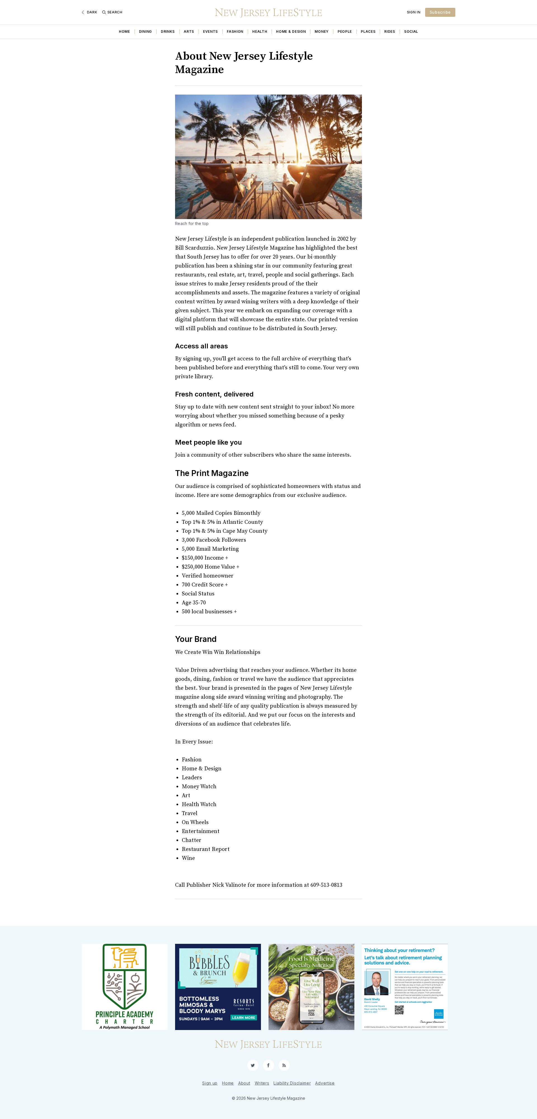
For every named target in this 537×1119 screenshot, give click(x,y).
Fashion (235, 31)
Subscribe (440, 12)
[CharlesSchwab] (405, 987)
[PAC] (125, 987)
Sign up (210, 1083)
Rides (389, 31)
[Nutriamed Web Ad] (311, 987)
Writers (262, 1083)
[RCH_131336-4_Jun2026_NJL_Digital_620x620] (218, 987)
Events (210, 31)
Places (368, 31)
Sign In (414, 12)
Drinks (168, 31)
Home (124, 31)
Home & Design (291, 31)
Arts (189, 31)
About (244, 1083)
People (345, 31)
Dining (145, 31)
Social (411, 31)
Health (259, 31)
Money (322, 31)
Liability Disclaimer (292, 1083)
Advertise (325, 1083)
